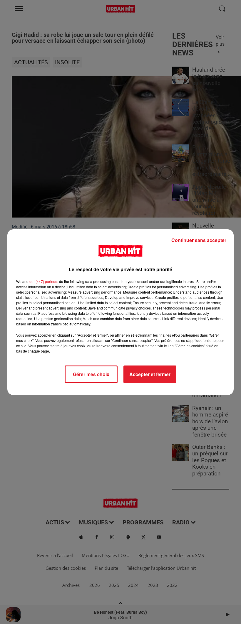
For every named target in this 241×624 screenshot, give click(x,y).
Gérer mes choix (91, 374)
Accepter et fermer (149, 374)
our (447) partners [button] (43, 281)
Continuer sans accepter (198, 240)
